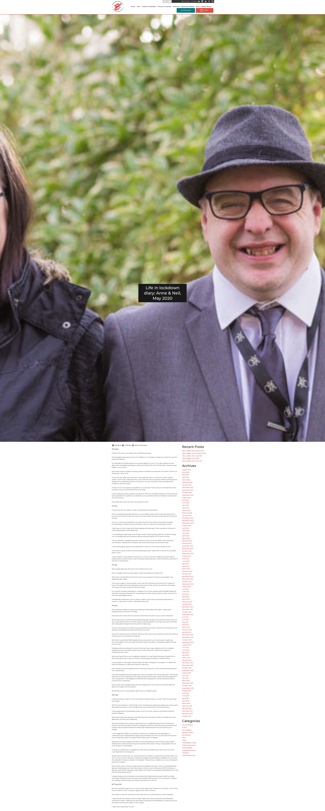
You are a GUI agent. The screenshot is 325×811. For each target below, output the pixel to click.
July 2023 (185, 558)
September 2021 (187, 614)
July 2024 (185, 528)
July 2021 (185, 617)
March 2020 (186, 658)
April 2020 (185, 655)
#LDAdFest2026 (186, 10)
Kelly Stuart (118, 445)
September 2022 (188, 584)
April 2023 (185, 566)
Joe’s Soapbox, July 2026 (190, 458)
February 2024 (187, 541)
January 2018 (186, 708)
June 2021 (185, 619)
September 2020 (188, 642)
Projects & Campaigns (149, 6)
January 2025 (186, 515)
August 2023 (186, 556)
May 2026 (185, 475)
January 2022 (186, 604)
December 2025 (187, 487)
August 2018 (186, 691)
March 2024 (186, 538)
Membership (186, 735)
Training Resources (188, 755)
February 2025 (187, 513)
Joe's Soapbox (187, 730)
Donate (206, 10)
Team (138, 6)
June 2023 (185, 561)
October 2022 (187, 581)
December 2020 (187, 635)
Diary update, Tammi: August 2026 (194, 453)
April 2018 (185, 701)
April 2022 (185, 597)
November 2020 (187, 637)
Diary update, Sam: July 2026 (192, 461)
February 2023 (187, 571)
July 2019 (185, 675)
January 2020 (187, 660)
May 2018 (185, 698)
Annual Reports (187, 725)
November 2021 (187, 609)
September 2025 (188, 495)
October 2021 (186, 612)
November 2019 (187, 665)
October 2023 (187, 551)
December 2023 (187, 546)
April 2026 (185, 477)
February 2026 (187, 482)
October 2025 (187, 492)
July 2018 (185, 693)
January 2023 (186, 574)
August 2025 (186, 498)
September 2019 (187, 670)
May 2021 (185, 622)
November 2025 (187, 490)
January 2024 (186, 543)
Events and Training (187, 6)
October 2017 (186, 716)
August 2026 (186, 470)
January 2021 (186, 632)
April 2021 (185, 625)
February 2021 (187, 630)
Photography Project (189, 743)
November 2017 (187, 713)
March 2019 (186, 680)
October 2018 (186, 685)
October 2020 (187, 640)
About (133, 6)
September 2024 (188, 523)
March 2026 (186, 480)
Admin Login (185, 1)
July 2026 (185, 472)
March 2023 (186, 569)
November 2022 (187, 579)
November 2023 (187, 548)
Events (184, 727)
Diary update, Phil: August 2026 (193, 451)
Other (184, 740)
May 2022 (185, 594)
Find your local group (164, 6)
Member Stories (206, 6)
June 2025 (185, 503)
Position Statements (189, 745)
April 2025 (185, 508)
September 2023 (188, 553)
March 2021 (186, 627)
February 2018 (187, 706)
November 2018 (187, 683)
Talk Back (185, 753)
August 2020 (186, 645)
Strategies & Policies (189, 750)
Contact (194, 1)
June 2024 (185, 531)
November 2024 (187, 520)
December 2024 (187, 518)
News (197, 6)
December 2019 (187, 663)
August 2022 (186, 586)
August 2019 (186, 673)
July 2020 (185, 647)
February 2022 (187, 602)
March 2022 (186, 599)
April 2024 (185, 536)
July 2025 (185, 500)
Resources (176, 6)
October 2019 (186, 668)
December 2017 (187, 711)
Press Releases (187, 748)
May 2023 (185, 564)
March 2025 (186, 510)
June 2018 (185, 696)
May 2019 (185, 678)
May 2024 (185, 533)
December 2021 (187, 607)
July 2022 (185, 589)
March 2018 (186, 703)
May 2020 (185, 652)
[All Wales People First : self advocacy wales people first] (118, 6)
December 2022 (187, 576)
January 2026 (186, 485)
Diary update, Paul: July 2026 (192, 456)
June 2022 (185, 591)
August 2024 (186, 525)
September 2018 (187, 688)
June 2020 (185, 650)
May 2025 (185, 505)
